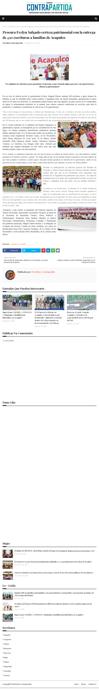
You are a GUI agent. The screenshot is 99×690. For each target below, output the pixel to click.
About (83, 684)
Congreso (7, 639)
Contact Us (92, 684)
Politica (6, 662)
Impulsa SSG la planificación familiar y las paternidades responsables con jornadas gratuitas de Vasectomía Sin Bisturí (54, 594)
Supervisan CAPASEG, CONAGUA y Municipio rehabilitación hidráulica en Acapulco (17, 315)
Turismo (6, 675)
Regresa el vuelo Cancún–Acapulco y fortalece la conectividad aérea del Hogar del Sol (80, 316)
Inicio (5, 26)
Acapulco (14, 244)
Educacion (7, 648)
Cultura (6, 644)
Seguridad (7, 666)
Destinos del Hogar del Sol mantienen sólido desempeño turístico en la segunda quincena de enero (53, 605)
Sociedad (11, 26)
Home (76, 684)
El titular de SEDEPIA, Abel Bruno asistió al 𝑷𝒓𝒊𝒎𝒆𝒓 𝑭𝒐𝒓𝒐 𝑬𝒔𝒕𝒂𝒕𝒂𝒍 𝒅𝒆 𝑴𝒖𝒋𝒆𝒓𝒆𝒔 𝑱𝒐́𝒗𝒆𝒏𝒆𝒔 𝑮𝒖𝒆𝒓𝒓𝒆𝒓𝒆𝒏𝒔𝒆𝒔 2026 (54, 551)
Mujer (5, 657)
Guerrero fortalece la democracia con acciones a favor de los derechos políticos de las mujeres (53, 572)
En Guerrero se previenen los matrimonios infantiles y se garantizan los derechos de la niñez (53, 562)
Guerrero (7, 653)
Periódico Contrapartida (13, 43)
